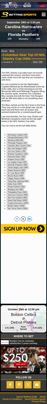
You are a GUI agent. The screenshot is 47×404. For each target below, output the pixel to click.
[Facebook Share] (16, 218)
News (35, 62)
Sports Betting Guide (26, 397)
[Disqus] (23, 268)
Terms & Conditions (12, 399)
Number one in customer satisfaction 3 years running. (24, 342)
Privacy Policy (39, 401)
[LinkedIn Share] (29, 218)
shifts (10, 77)
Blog (12, 51)
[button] (44, 14)
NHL (41, 62)
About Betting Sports (35, 399)
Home (4, 51)
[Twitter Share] (23, 218)
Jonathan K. (8, 62)
